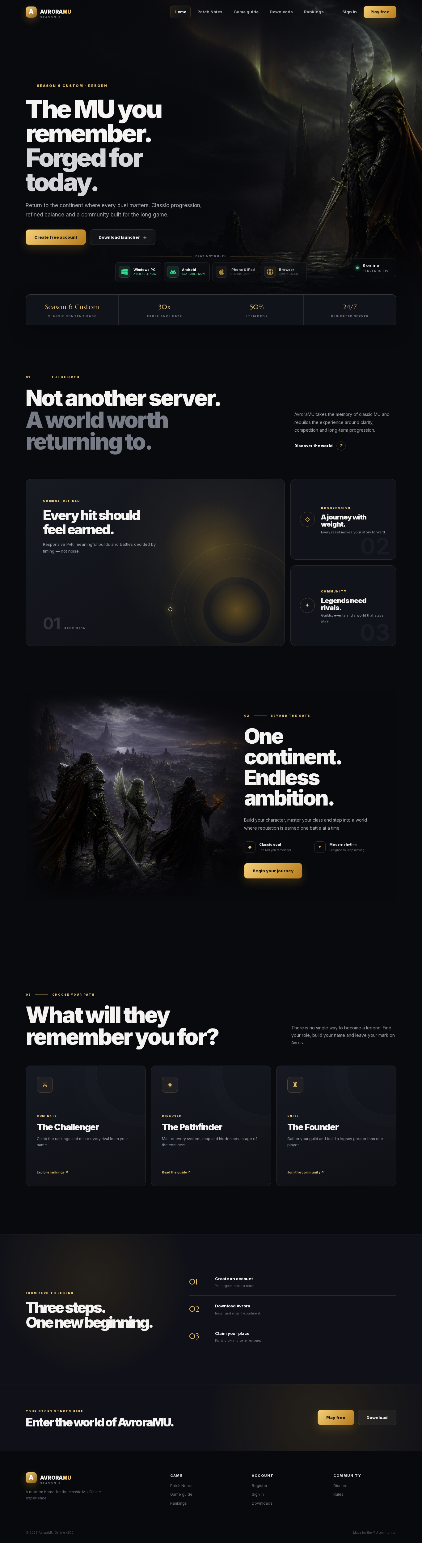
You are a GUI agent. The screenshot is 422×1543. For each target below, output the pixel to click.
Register (259, 1485)
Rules (338, 1494)
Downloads (281, 11)
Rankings (314, 11)
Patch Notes (209, 11)
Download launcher (123, 237)
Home (180, 11)
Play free (380, 11)
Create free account (55, 237)
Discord (340, 1485)
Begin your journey (273, 870)
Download (377, 1417)
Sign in (349, 11)
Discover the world (318, 445)
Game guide (246, 11)
